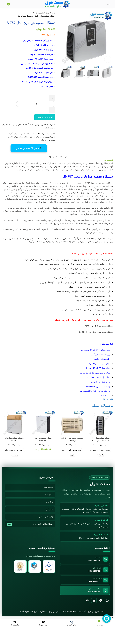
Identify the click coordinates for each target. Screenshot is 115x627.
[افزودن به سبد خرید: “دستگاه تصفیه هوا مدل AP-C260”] (34, 414)
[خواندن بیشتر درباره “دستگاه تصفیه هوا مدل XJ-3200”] (6, 414)
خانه (53, 13)
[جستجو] (16, 4)
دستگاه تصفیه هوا (42, 13)
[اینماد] (49, 566)
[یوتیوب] (87, 600)
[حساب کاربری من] (3, 4)
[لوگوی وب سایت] (57, 4)
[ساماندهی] (34, 566)
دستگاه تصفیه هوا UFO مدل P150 (99, 326)
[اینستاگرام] (94, 600)
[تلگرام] (100, 600)
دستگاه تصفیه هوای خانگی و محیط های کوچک (36, 16)
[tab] (62, 156)
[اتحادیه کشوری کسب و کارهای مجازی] (20, 566)
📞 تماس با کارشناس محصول (29, 148)
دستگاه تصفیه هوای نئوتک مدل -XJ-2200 (96, 332)
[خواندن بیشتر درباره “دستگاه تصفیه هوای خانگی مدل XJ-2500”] (63, 414)
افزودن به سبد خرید (45, 117)
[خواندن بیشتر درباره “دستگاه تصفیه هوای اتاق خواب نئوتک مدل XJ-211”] (92, 414)
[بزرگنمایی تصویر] (107, 59)
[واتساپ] (107, 600)
